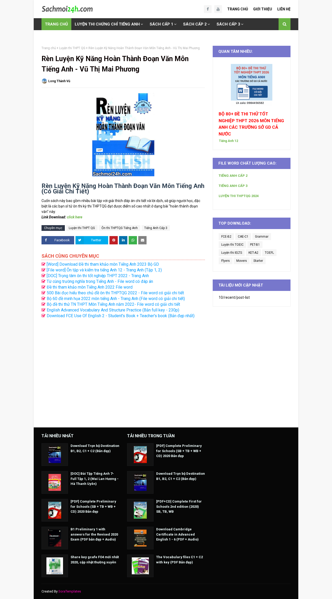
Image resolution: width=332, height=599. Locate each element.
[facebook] (208, 9)
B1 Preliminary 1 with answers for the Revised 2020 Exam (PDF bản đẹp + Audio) (94, 534)
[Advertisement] (123, 370)
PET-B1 (255, 244)
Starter (258, 261)
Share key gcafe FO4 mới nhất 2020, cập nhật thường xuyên (95, 559)
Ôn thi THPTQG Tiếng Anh (119, 228)
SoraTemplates (69, 591)
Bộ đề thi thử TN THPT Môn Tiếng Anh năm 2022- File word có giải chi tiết (113, 304)
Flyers (225, 261)
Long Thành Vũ (59, 81)
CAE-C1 (243, 236)
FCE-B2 (226, 236)
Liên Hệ (283, 9)
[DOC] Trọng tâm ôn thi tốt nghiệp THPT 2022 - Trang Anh (98, 275)
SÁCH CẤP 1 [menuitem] (161, 24)
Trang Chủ (237, 9)
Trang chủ (49, 48)
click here (74, 217)
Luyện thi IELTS (231, 253)
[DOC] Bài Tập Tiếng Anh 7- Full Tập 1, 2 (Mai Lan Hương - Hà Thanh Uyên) (95, 479)
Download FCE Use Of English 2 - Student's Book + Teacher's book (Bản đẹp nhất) (121, 315)
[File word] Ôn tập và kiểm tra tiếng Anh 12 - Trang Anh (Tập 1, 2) (104, 270)
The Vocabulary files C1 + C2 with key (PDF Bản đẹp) (179, 559)
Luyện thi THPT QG (72, 48)
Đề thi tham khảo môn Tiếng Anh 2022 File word (90, 287)
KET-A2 (253, 253)
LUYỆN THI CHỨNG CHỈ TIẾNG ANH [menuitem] (107, 24)
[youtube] (218, 9)
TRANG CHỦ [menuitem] (56, 24)
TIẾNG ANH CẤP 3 (233, 186)
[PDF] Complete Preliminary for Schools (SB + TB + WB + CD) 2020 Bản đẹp (93, 506)
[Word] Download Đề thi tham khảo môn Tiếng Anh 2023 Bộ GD (103, 264)
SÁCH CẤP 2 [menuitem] (195, 24)
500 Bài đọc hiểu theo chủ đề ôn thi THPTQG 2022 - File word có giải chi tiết (115, 292)
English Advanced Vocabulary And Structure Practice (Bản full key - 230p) (113, 310)
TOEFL (269, 253)
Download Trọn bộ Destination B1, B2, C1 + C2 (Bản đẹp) (95, 448)
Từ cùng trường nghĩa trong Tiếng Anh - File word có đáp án (100, 281)
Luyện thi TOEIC (232, 244)
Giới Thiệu (262, 9)
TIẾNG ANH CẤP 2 (233, 176)
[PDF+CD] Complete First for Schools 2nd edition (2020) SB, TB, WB (179, 506)
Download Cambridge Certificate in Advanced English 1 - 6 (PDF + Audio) (177, 534)
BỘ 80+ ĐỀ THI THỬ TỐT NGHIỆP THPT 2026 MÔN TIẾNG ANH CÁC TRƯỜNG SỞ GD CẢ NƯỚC (251, 123)
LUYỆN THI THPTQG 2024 (239, 196)
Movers (241, 261)
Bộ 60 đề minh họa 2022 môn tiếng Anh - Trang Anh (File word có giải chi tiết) (116, 298)
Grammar (261, 236)
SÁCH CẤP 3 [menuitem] (228, 24)
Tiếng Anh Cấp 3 (155, 228)
